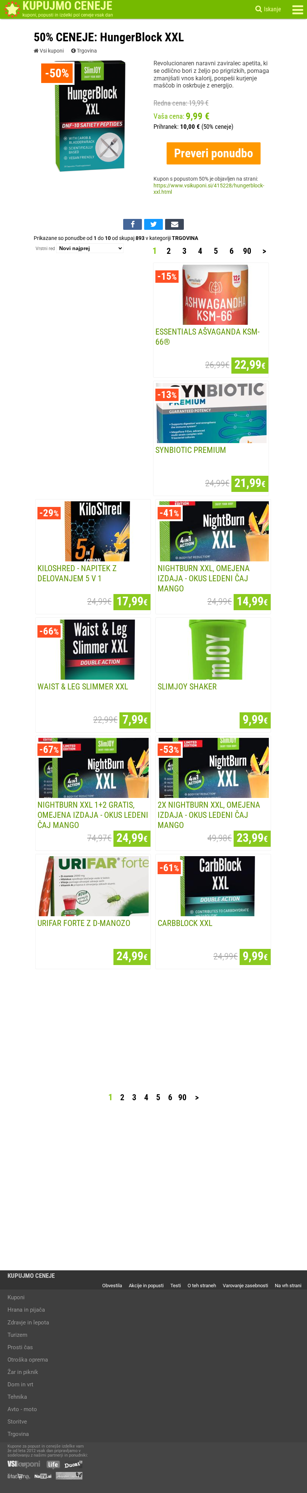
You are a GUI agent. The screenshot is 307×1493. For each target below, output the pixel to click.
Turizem (17, 1335)
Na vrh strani (288, 1285)
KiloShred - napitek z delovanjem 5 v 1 (77, 573)
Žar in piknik (22, 1372)
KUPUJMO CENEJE (31, 1275)
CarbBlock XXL (185, 923)
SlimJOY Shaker (187, 686)
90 (247, 251)
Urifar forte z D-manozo (83, 923)
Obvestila (112, 1285)
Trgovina (86, 51)
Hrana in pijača (26, 1309)
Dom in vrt (20, 1384)
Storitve (17, 1421)
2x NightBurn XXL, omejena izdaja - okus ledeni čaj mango (209, 815)
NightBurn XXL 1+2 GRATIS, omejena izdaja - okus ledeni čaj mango (92, 815)
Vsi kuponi (51, 51)
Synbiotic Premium (190, 450)
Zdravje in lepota (28, 1322)
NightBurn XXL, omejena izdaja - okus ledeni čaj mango (204, 578)
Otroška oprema (27, 1359)
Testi (175, 1285)
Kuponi (16, 1297)
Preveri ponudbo (213, 153)
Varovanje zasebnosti (245, 1285)
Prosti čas (20, 1347)
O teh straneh (202, 1285)
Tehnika (17, 1396)
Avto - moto (22, 1409)
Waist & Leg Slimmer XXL (82, 686)
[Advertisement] (93, 377)
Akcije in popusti (146, 1285)
